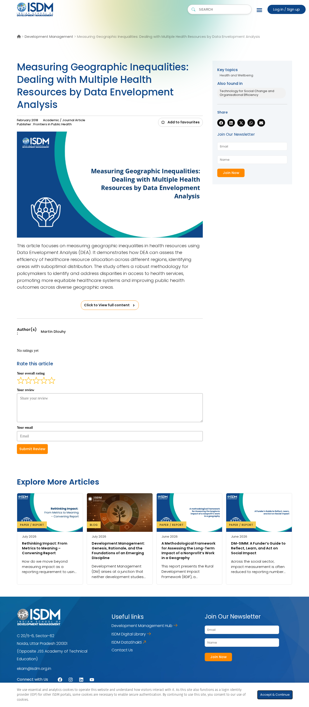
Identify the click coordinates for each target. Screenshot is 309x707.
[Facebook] (60, 679)
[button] (180, 122)
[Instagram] (70, 679)
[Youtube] (92, 679)
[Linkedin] (81, 679)
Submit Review (32, 449)
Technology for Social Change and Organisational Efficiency (247, 93)
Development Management (49, 36)
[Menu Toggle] (259, 10)
